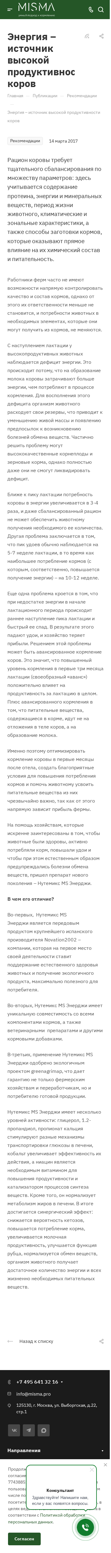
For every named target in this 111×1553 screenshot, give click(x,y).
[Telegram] (29, 1430)
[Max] (44, 1430)
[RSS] (87, 35)
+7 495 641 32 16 (37, 1382)
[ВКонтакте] (14, 1430)
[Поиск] (101, 10)
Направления (23, 1450)
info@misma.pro (33, 1394)
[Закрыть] (105, 1464)
